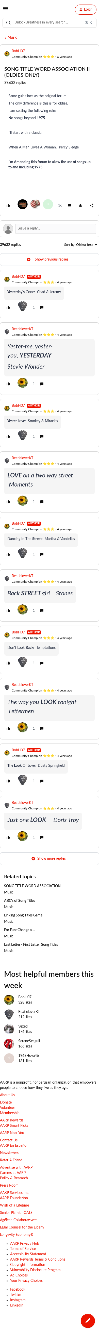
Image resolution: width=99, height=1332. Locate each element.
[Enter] (8, 23)
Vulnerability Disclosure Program (35, 1270)
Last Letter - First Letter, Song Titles (31, 944)
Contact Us (9, 1140)
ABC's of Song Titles (19, 901)
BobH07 (18, 51)
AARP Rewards (11, 1120)
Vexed (23, 1026)
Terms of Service (23, 1249)
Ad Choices (19, 1275)
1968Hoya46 (28, 1056)
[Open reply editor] (49, 229)
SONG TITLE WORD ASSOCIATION (32, 886)
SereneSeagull (29, 1041)
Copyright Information (27, 1265)
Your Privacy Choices (26, 1281)
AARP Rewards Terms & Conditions (37, 1259)
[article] (49, 294)
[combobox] (49, 23)
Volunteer (7, 1108)
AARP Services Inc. (14, 1193)
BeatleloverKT (22, 329)
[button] (6, 10)
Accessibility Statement (28, 1254)
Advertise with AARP (16, 1167)
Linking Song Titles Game (23, 915)
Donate (6, 1102)
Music (12, 37)
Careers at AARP (13, 1173)
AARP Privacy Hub (24, 1243)
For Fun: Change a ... (19, 930)
